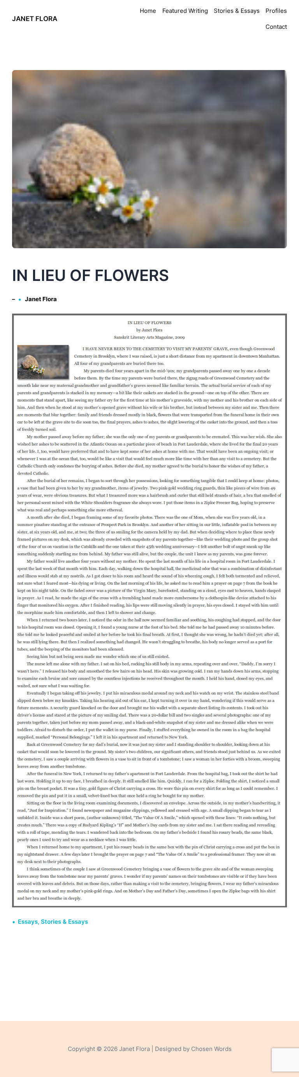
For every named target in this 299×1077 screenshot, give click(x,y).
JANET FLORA (34, 19)
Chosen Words (211, 1048)
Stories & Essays (64, 921)
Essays (28, 921)
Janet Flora (41, 299)
